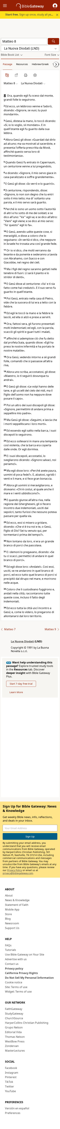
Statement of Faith (16, 905)
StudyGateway (14, 1013)
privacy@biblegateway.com (18, 873)
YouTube (10, 1091)
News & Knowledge (17, 900)
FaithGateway (13, 1009)
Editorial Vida (13, 1032)
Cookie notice (13, 982)
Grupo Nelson (14, 1027)
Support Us (12, 928)
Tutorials (10, 950)
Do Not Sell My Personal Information (29, 978)
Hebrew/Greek (40, 64)
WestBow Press (14, 1041)
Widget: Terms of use (18, 991)
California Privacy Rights (21, 973)
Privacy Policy (14, 870)
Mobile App (12, 909)
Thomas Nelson (15, 1037)
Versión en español (17, 1108)
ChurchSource (14, 1018)
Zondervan (12, 1046)
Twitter (9, 1086)
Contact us (11, 964)
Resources (22, 64)
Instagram (11, 1072)
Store (8, 914)
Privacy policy (14, 968)
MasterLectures (15, 1050)
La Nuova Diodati (22, 641)
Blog (8, 918)
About (9, 895)
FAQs (8, 945)
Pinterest (10, 1077)
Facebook (11, 1068)
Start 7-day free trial (21, 683)
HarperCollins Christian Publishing (26, 1023)
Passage (7, 64)
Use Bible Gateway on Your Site (24, 954)
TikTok (9, 1082)
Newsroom (12, 923)
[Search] (53, 41)
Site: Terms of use (16, 987)
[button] (55, 5)
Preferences (12, 1113)
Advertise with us (16, 959)
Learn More (16, 692)
